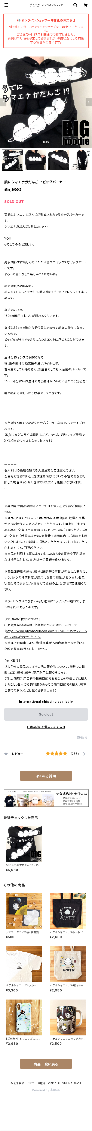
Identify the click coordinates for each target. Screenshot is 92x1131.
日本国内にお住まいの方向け (46, 727)
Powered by (41, 1090)
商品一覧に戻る (46, 1064)
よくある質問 (46, 776)
